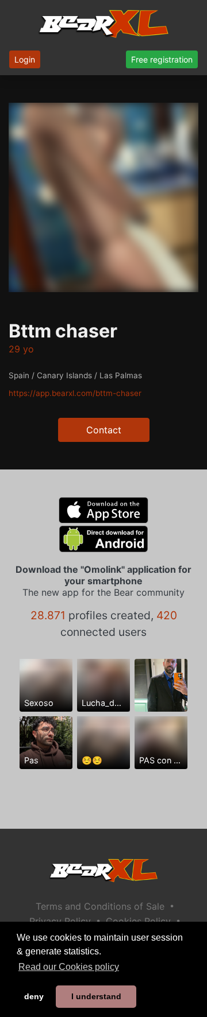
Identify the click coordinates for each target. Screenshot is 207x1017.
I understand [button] (96, 996)
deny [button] (34, 996)
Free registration (162, 59)
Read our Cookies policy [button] (68, 967)
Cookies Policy (138, 921)
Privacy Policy (60, 921)
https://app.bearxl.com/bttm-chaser (75, 393)
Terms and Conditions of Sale (100, 906)
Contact (103, 430)
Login (24, 59)
